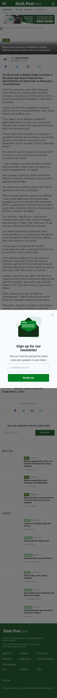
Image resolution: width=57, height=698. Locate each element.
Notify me (28, 377)
